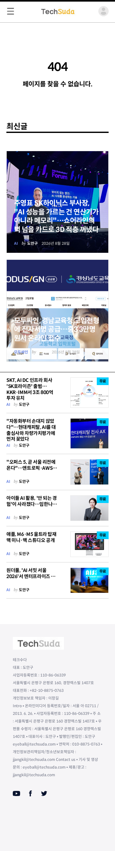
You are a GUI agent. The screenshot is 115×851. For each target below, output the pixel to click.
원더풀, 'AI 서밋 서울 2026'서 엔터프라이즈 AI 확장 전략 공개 (31, 576)
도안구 (32, 243)
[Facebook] (30, 793)
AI (16, 243)
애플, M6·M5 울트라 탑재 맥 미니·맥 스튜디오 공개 (31, 537)
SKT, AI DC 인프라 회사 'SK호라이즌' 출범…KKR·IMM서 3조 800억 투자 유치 (29, 389)
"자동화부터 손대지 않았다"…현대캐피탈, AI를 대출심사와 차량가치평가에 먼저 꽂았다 (31, 430)
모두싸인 (21, 352)
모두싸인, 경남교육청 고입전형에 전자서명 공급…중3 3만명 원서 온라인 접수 (56, 329)
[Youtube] (16, 793)
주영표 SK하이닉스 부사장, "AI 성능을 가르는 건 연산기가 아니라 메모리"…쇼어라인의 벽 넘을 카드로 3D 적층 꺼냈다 (56, 216)
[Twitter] (44, 793)
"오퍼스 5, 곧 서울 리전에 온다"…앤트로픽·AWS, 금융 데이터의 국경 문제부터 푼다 (31, 471)
